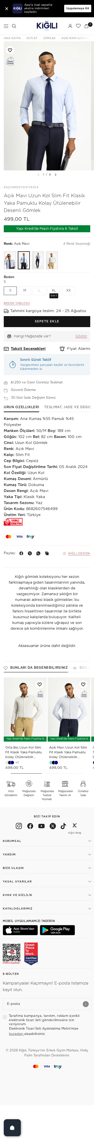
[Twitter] (53, 827)
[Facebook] (22, 553)
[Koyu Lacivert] (10, 260)
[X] (31, 553)
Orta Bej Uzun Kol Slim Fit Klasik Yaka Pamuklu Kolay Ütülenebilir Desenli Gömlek (23, 753)
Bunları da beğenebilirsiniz (39, 667)
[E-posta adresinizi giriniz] (86, 1004)
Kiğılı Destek (79, 553)
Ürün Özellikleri (21, 407)
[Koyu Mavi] (38, 260)
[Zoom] (47, 105)
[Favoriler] (78, 26)
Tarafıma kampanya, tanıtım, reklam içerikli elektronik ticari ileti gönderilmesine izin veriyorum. (44, 1020)
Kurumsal (12, 841)
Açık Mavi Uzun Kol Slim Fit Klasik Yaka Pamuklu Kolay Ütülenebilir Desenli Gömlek (68, 753)
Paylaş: (10, 553)
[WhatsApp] (39, 553)
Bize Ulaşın (13, 868)
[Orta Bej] (52, 260)
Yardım (9, 854)
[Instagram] (19, 827)
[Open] (12, 1127)
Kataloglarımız (18, 908)
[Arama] (14, 26)
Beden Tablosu (17, 303)
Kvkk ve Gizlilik (18, 895)
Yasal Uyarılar (17, 881)
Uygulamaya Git (77, 8)
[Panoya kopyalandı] (48, 553)
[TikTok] (63, 827)
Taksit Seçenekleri (28, 349)
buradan (16, 1034)
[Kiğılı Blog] (74, 827)
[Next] (55, 174)
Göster (81, 336)
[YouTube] (41, 827)
